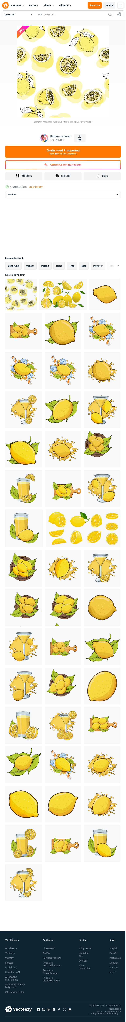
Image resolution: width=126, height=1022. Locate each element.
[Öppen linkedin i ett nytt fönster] (49, 1009)
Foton (32, 5)
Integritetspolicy (110, 1011)
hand (59, 265)
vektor (30, 265)
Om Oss (81, 960)
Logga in (109, 5)
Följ (80, 139)
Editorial (64, 5)
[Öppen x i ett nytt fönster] (64, 1009)
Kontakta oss (82, 954)
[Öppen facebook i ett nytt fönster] (38, 1009)
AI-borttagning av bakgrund (15, 986)
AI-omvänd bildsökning (11, 978)
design (45, 265)
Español (111, 953)
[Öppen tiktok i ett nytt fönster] (59, 1009)
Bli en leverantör (83, 967)
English (111, 948)
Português (112, 957)
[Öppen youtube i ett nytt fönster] (70, 1009)
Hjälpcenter (83, 948)
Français (111, 967)
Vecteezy (10, 953)
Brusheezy (11, 948)
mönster (98, 265)
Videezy (9, 957)
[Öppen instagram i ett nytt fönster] (43, 1009)
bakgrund (13, 265)
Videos (47, 5)
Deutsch (111, 962)
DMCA (45, 953)
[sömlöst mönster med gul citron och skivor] (21, 294)
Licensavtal (48, 948)
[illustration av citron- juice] (23, 409)
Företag (9, 962)
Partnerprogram (51, 957)
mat (84, 265)
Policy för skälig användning (102, 1013)
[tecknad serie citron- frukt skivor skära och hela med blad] (83, 528)
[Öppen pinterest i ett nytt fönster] (54, 1009)
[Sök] (110, 14)
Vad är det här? (35, 186)
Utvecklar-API (12, 972)
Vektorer (16, 5)
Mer (109, 972)
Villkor (96, 1011)
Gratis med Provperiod (63, 151)
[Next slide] (113, 266)
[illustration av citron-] (104, 294)
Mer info (12, 194)
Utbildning (11, 967)
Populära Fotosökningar (50, 971)
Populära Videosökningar (50, 979)
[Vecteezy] (5, 5)
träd (71, 265)
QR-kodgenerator (14, 991)
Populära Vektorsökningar (51, 964)
